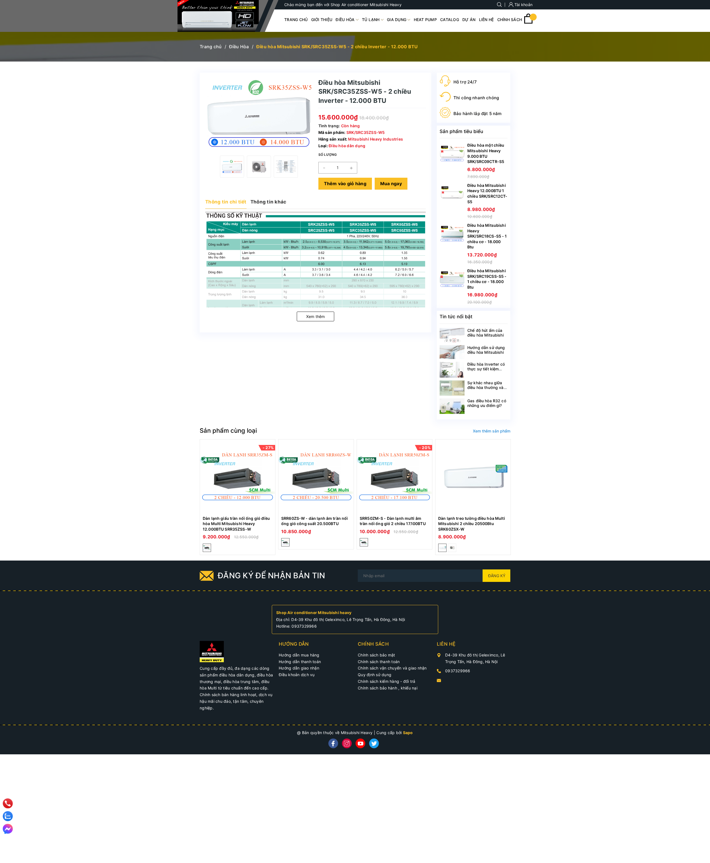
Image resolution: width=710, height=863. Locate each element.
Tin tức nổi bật (456, 316)
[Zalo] (8, 816)
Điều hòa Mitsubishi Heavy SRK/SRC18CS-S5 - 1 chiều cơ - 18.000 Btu (487, 236)
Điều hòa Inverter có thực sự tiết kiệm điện (486, 369)
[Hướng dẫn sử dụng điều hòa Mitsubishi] (452, 352)
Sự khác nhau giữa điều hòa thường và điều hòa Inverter (485, 387)
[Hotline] (8, 803)
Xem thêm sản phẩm (491, 431)
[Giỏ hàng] (528, 22)
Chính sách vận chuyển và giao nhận (392, 668)
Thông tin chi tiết (226, 202)
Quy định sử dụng (374, 674)
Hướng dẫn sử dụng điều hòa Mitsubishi (486, 350)
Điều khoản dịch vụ (297, 674)
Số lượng (327, 154)
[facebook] (333, 743)
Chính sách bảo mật (376, 655)
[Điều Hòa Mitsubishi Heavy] (212, 651)
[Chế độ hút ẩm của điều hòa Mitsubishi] (452, 335)
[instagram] (347, 743)
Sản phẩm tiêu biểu (461, 131)
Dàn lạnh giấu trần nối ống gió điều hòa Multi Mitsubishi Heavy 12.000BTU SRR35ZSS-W (236, 523)
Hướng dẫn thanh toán (300, 661)
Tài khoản (523, 4)
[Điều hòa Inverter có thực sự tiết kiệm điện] (452, 370)
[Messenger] (8, 829)
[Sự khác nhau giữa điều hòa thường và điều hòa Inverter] (452, 388)
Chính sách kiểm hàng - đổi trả (386, 681)
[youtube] (360, 743)
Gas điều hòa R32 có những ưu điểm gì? (486, 403)
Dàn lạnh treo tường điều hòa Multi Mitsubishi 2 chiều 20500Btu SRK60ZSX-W (471, 523)
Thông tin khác (268, 202)
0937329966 (304, 626)
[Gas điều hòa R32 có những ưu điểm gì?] (452, 406)
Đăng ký (496, 575)
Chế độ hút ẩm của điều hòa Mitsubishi (485, 332)
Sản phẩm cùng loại (228, 430)
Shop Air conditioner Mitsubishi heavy (313, 612)
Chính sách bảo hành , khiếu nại (387, 688)
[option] (232, 166)
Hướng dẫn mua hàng (299, 655)
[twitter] (374, 743)
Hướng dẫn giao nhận (299, 668)
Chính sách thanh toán (379, 661)
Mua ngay (391, 183)
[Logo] (218, 16)
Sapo (408, 732)
